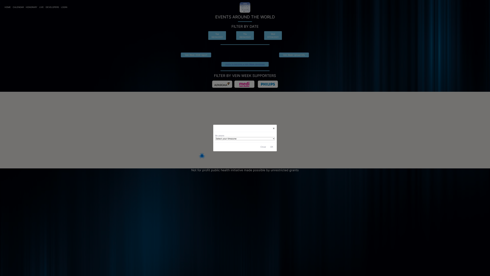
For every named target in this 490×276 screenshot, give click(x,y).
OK (271, 147)
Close (263, 147)
